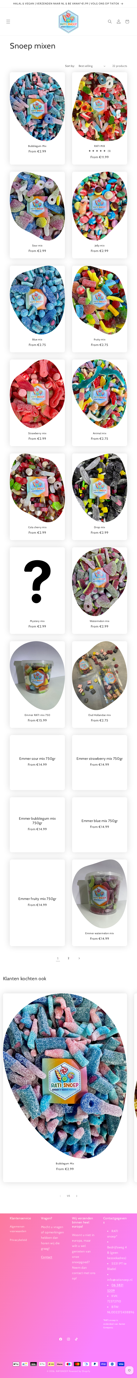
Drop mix (99, 527)
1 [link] (58, 958)
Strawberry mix (37, 433)
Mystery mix (37, 621)
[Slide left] (60, 1196)
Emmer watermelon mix (99, 933)
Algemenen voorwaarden (18, 1229)
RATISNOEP (62, 1371)
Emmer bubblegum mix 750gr (37, 820)
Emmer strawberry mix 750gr (100, 758)
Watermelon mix (100, 621)
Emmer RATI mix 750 (37, 715)
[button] (8, 21)
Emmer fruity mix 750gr (37, 899)
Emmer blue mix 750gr (100, 821)
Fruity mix (100, 339)
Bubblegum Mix (37, 146)
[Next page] (79, 958)
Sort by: (70, 66)
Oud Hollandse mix (99, 715)
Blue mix (37, 339)
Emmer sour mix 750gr (37, 758)
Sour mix (37, 245)
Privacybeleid (18, 1240)
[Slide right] (77, 1196)
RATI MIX (99, 146)
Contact (46, 1257)
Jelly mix (100, 245)
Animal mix (99, 433)
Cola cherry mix (37, 527)
